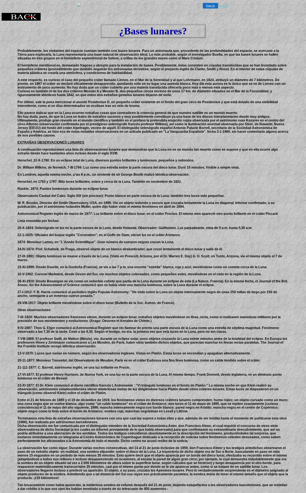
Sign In (210, 5)
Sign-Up (224, 5)
